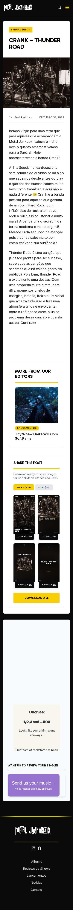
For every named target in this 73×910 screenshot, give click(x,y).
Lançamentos (20, 29)
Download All (37, 598)
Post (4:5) (44, 487)
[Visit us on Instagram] (33, 848)
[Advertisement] (36, 660)
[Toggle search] (59, 7)
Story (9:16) (23, 487)
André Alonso (23, 117)
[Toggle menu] (67, 7)
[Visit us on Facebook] (39, 848)
